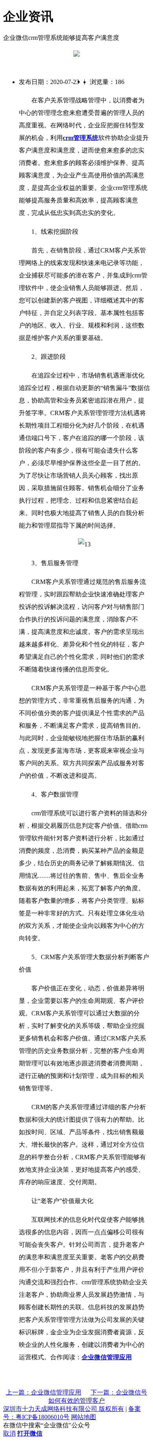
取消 (9, 1433)
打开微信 (29, 1433)
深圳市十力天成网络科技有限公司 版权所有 (63, 1408)
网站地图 (83, 1417)
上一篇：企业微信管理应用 (43, 1392)
